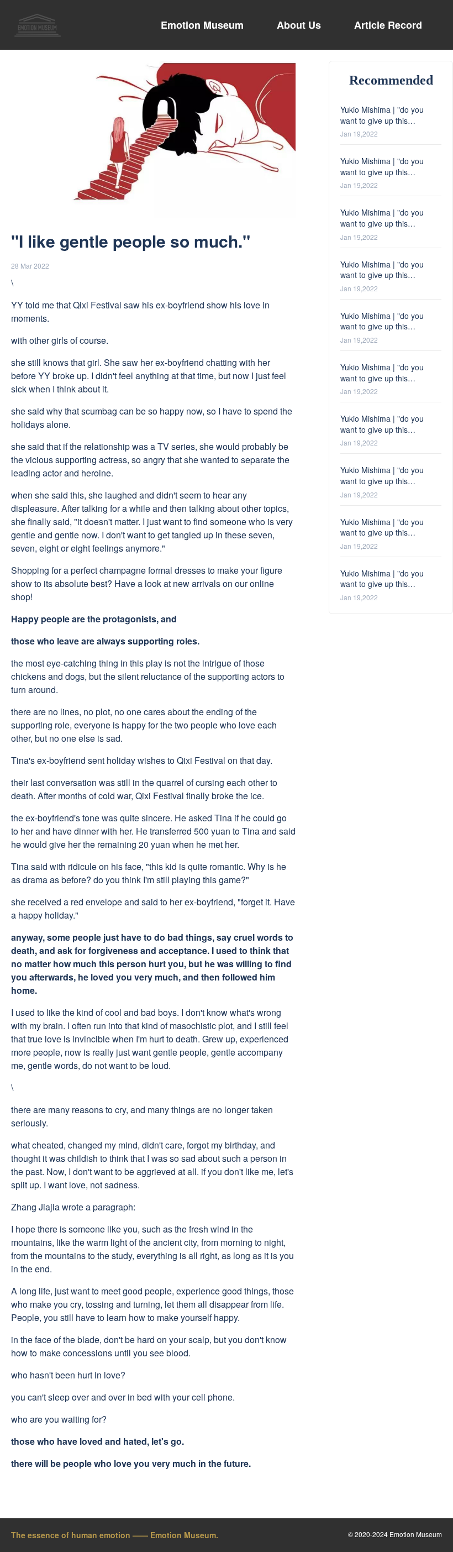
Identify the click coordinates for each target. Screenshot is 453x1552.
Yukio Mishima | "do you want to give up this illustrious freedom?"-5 (382, 377)
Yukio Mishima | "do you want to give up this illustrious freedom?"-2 (382, 532)
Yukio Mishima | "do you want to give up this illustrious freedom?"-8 (382, 223)
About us (299, 25)
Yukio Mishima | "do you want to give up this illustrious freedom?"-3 (382, 480)
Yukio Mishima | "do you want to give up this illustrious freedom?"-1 (382, 584)
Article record (388, 25)
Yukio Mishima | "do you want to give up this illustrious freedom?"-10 (382, 120)
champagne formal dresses (152, 570)
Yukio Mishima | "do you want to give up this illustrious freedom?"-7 (382, 275)
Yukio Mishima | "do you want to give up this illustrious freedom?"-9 (382, 171)
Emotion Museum (202, 25)
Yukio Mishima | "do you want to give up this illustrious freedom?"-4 (382, 429)
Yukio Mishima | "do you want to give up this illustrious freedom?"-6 (382, 326)
